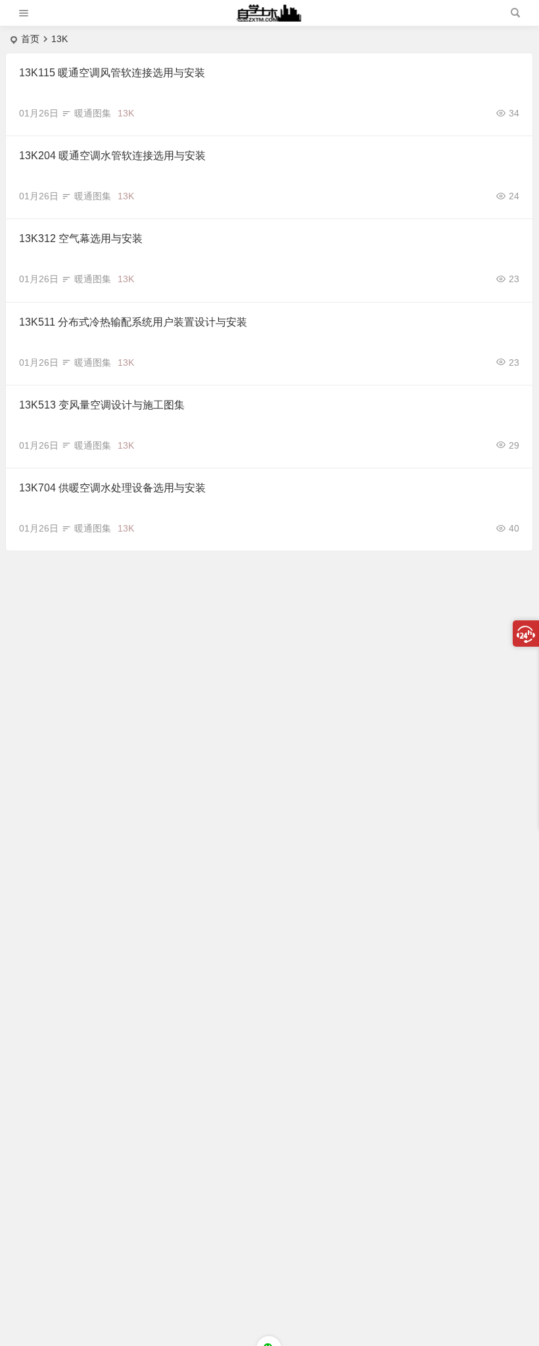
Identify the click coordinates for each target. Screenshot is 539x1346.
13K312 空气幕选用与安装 (81, 238)
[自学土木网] (269, 18)
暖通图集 (92, 113)
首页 (30, 39)
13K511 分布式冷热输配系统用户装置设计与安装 (133, 322)
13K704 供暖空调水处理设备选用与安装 (112, 487)
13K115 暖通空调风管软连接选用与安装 (112, 72)
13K (126, 113)
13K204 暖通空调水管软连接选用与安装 (112, 155)
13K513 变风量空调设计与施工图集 (102, 405)
